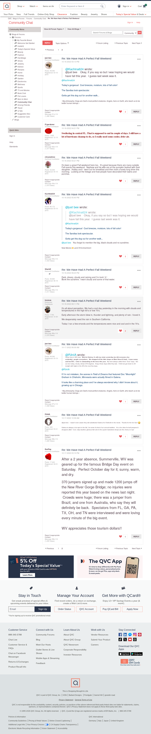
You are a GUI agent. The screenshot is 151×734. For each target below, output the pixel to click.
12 (53, 146)
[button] (120, 6)
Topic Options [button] (61, 43)
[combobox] (79, 6)
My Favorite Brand (24, 40)
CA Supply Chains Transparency (64, 725)
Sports (20, 87)
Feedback (40, 663)
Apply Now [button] (132, 609)
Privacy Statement (66, 700)
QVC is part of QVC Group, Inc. (48, 695)
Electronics (22, 81)
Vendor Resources (99, 634)
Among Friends (24, 105)
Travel (20, 108)
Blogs (16, 119)
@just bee (71, 72)
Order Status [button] (64, 609)
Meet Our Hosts (43, 644)
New (19, 14)
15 (53, 290)
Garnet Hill (98, 695)
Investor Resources (73, 654)
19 (53, 539)
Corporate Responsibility (75, 649)
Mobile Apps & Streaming (47, 658)
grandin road (110, 695)
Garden (21, 78)
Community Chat (40, 18)
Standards (13, 146)
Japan (106, 721)
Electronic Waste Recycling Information (24, 728)
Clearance (62, 14)
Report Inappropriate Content (52, 111)
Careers (95, 644)
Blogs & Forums (18, 18)
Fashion (74, 14)
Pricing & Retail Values (38, 721)
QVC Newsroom (71, 644)
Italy (99, 721)
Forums (29, 18)
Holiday (21, 75)
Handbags (22, 58)
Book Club (22, 93)
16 (53, 333)
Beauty (84, 14)
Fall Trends (29, 14)
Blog (38, 639)
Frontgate (88, 695)
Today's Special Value (26, 49)
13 (53, 183)
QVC (10, 18)
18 (53, 439)
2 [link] (62, 49)
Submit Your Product (100, 639)
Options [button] (138, 59)
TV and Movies (23, 90)
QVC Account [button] (86, 609)
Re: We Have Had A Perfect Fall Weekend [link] (63, 18)
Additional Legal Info (16, 725)
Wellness (21, 84)
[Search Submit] (102, 6)
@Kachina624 (74, 69)
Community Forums (45, 634)
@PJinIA (70, 355)
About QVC (69, 634)
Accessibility (62, 728)
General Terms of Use (83, 700)
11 (53, 114)
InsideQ (21, 46)
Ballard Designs (75, 695)
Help (138, 22)
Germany (92, 721)
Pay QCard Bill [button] (110, 609)
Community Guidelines (17, 721)
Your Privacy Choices (35, 725)
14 (53, 259)
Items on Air (48, 6)
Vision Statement (48, 728)
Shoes (104, 14)
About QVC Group (72, 639)
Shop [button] (19, 6)
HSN (65, 695)
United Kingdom (117, 721)
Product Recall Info (17, 667)
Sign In (130, 22)
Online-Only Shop (46, 14)
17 (53, 404)
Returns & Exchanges (18, 662)
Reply (136, 111)
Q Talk (20, 111)
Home (20, 72)
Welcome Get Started (26, 43)
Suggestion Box (24, 113)
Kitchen (21, 66)
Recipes (21, 69)
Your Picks (8, 14)
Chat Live (12, 639)
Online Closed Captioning (59, 721)
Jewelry (94, 14)
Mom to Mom (23, 99)
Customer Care (24, 116)
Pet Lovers (22, 96)
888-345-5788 (15, 634)
